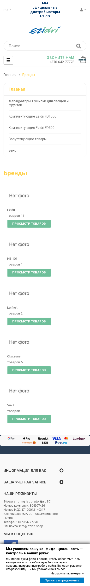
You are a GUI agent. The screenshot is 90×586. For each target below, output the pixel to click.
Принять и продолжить (62, 580)
